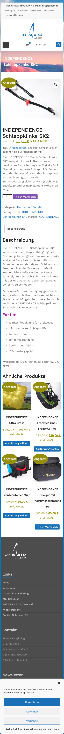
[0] (27, 45)
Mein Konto (35, 10)
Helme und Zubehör (30, 207)
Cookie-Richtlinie (13, 729)
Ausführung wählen (16, 443)
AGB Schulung (11, 599)
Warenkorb (49, 10)
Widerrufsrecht (11, 609)
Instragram (10, 10)
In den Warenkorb (25, 196)
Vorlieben (32, 720)
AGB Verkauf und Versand (18, 604)
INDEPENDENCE (33, 212)
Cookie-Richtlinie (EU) (16, 615)
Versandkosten (18, 147)
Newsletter (23, 10)
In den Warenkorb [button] (47, 527)
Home (6, 582)
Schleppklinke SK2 (15, 216)
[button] (58, 683)
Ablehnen (32, 711)
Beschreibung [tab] (16, 228)
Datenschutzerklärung (35, 729)
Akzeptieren (32, 702)
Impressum (53, 729)
